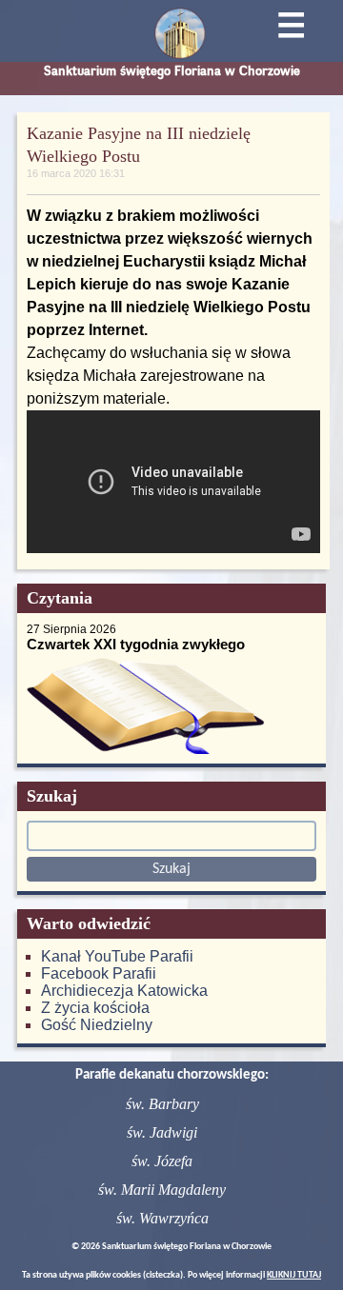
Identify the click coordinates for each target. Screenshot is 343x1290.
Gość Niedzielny (96, 1025)
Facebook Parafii (98, 973)
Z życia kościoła (95, 1008)
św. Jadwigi (162, 1132)
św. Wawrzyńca (162, 1218)
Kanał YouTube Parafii (117, 956)
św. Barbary (162, 1104)
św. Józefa (161, 1161)
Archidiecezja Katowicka (124, 990)
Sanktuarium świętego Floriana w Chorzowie (172, 71)
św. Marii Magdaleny (162, 1189)
